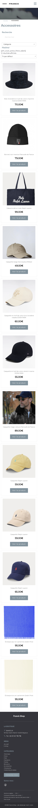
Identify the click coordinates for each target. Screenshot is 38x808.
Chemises (7, 754)
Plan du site (7, 799)
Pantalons (7, 760)
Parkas (6, 762)
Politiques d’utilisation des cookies (12, 795)
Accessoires (7, 766)
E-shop (6, 746)
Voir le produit (19, 110)
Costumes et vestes (10, 770)
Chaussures (7, 768)
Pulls (5, 758)
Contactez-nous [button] (12, 775)
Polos (5, 756)
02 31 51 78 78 (15, 736)
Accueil (5, 20)
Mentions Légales (8, 793)
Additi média (29, 805)
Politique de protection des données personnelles (16, 797)
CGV (16, 793)
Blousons (7, 764)
